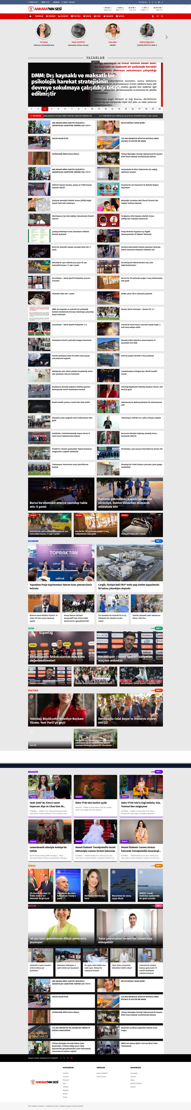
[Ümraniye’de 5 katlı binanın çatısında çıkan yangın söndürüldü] (108, 475)
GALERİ (34, 2)
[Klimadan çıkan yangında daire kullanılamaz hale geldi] (39, 428)
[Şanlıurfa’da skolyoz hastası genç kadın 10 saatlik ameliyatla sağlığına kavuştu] (150, 955)
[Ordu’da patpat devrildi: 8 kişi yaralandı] (108, 366)
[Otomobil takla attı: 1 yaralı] (39, 304)
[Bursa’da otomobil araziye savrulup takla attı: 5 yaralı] (39, 257)
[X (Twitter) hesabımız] (152, 2)
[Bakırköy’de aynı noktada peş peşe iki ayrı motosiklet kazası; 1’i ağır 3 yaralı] (39, 273)
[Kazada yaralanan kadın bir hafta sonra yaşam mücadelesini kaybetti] (39, 366)
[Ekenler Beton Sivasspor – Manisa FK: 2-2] (108, 320)
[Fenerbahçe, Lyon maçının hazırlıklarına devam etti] (108, 459)
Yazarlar (39, 16)
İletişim (133, 1087)
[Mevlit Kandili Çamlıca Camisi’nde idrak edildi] (39, 413)
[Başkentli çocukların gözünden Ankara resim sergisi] (108, 1038)
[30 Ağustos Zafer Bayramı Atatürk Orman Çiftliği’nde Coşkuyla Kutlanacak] (108, 226)
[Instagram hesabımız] (155, 2)
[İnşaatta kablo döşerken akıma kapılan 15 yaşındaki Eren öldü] (108, 351)
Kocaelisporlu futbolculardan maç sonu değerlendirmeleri (120, 116)
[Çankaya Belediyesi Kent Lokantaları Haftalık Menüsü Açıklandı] (39, 242)
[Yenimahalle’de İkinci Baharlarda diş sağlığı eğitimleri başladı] (108, 180)
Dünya (88, 16)
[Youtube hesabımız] (159, 2)
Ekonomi (64, 16)
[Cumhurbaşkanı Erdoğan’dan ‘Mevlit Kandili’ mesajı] (108, 382)
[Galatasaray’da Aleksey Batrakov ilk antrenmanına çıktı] (108, 413)
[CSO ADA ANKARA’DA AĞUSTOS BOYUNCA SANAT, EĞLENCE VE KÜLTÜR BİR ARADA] (108, 149)
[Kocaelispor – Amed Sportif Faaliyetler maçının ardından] (39, 288)
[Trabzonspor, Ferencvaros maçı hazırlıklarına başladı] (39, 475)
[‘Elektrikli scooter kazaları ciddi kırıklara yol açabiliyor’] (40, 955)
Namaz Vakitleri (102, 1073)
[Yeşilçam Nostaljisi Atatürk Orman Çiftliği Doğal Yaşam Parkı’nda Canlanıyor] (39, 211)
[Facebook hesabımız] (149, 2)
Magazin (109, 16)
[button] (31, 16)
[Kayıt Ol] (153, 16)
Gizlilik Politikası (136, 1083)
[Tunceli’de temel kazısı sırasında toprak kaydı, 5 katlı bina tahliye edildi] (108, 335)
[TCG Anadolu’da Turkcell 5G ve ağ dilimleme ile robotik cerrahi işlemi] (113, 603)
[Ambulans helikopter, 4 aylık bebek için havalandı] (68, 955)
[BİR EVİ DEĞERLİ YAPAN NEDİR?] (108, 133)
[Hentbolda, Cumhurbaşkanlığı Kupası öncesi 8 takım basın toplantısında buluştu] (39, 444)
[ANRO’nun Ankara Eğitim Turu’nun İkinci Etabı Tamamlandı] (108, 1054)
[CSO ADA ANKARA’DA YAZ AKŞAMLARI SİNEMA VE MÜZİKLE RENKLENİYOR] (39, 1038)
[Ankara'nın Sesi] (45, 11)
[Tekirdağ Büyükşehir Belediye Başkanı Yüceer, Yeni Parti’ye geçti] (108, 397)
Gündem (51, 16)
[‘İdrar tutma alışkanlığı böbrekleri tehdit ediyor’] (123, 955)
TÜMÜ (95, 62)
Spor (98, 16)
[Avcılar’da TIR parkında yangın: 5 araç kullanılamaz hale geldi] (108, 288)
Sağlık (121, 16)
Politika (77, 16)
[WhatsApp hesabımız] (162, 2)
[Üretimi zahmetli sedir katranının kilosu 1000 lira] (147, 603)
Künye (65, 1097)
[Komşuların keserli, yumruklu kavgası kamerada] (39, 351)
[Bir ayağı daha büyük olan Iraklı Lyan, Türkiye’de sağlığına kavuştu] (95, 955)
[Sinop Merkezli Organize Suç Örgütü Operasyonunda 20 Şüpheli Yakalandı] (108, 242)
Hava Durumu (101, 1077)
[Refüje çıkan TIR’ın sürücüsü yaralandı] (108, 304)
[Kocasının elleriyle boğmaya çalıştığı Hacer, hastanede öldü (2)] (108, 444)
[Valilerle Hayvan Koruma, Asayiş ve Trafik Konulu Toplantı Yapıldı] (39, 195)
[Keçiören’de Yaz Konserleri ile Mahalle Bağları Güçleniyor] (108, 195)
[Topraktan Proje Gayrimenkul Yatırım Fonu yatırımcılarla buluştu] (61, 562)
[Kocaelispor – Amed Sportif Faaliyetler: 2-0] (39, 335)
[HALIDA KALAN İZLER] (39, 149)
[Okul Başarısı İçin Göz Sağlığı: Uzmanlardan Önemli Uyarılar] (39, 226)
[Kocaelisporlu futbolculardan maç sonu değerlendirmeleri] (108, 273)
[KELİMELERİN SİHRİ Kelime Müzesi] (39, 164)
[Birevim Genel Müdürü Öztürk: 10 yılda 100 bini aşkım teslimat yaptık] (44, 603)
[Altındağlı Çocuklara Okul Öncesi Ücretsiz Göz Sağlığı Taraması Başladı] (108, 211)
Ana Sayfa (133, 1073)
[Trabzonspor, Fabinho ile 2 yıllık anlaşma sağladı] (108, 428)
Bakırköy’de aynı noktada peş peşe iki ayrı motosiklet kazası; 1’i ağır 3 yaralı (61, 116)
